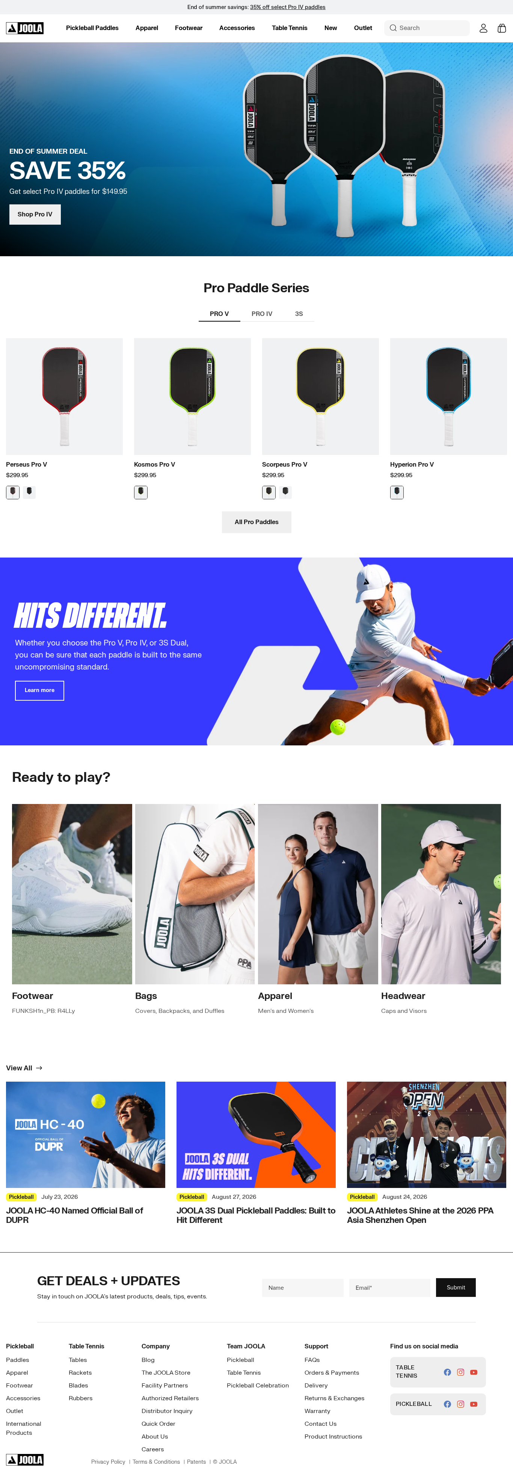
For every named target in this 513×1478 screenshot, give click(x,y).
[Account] (483, 28)
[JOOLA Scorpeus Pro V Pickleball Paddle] (320, 396)
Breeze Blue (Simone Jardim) (29, 492)
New (330, 28)
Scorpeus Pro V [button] (285, 464)
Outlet (363, 28)
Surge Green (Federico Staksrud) (141, 492)
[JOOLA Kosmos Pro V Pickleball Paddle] (192, 396)
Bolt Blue (397, 492)
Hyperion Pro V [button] (412, 464)
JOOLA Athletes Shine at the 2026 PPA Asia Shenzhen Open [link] (420, 1216)
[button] (92, 28)
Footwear (188, 28)
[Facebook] (447, 1372)
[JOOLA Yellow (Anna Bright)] (269, 492)
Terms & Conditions (156, 1462)
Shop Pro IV (35, 214)
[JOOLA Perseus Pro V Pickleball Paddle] (64, 396)
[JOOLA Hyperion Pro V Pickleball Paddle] (448, 396)
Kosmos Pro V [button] (154, 464)
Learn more (39, 690)
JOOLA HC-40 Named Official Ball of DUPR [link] (74, 1216)
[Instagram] (460, 1372)
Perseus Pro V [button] (26, 464)
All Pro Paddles (257, 522)
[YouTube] (473, 1372)
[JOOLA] (25, 28)
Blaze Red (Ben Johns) (13, 492)
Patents (196, 1462)
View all (19, 1068)
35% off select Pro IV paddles (288, 7)
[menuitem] (92, 28)
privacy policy (108, 1462)
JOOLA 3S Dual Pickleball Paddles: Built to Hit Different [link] (256, 1216)
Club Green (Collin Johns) (285, 492)
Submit (456, 1287)
